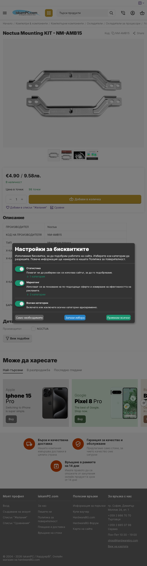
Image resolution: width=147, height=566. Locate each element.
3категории (35, 294)
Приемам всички (118, 317)
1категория (35, 276)
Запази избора (75, 317)
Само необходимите (29, 317)
